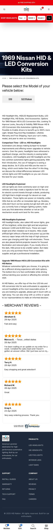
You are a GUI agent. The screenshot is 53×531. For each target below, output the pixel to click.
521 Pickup (26, 99)
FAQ (3, 499)
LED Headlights (36, 445)
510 (10, 99)
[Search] (4, 9)
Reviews (32, 484)
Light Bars (34, 465)
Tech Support (8, 494)
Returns (6, 489)
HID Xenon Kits (35, 450)
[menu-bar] (49, 9)
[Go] (49, 18)
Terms (32, 494)
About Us (33, 479)
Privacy (32, 489)
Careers (32, 499)
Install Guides (9, 479)
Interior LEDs (35, 460)
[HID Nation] (26, 9)
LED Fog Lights (36, 455)
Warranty (7, 484)
